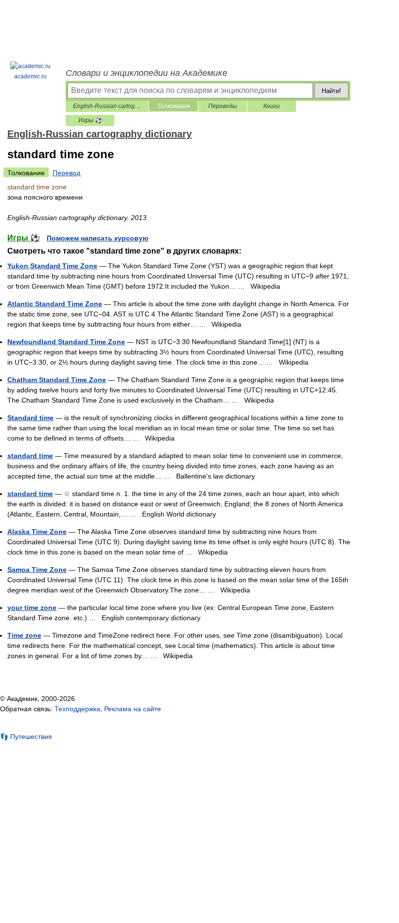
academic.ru (30, 76)
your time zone (31, 607)
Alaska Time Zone (37, 531)
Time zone (24, 635)
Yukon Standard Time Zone (52, 266)
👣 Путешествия (26, 736)
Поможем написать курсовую (97, 238)
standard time (30, 456)
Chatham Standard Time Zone (56, 380)
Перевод (66, 173)
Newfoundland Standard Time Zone (66, 342)
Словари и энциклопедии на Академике (146, 73)
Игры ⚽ (90, 120)
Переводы (222, 106)
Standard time (30, 418)
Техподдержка (77, 709)
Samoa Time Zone (37, 569)
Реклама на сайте (132, 709)
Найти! (331, 90)
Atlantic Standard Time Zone (54, 304)
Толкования (173, 106)
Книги (271, 106)
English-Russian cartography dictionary (107, 106)
